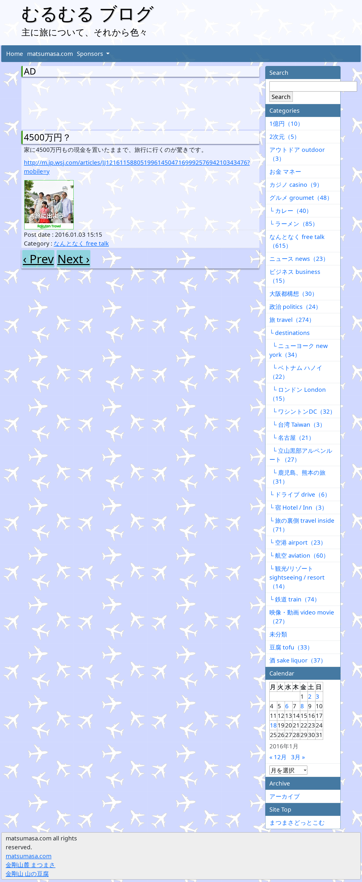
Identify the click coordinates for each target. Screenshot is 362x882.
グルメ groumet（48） (301, 197)
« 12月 (278, 757)
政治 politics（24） (295, 306)
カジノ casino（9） (296, 184)
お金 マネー (285, 171)
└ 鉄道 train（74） (294, 599)
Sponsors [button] (91, 53)
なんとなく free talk (81, 243)
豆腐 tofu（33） (291, 647)
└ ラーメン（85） (293, 224)
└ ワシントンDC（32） (302, 411)
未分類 (278, 634)
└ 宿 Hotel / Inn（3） (298, 507)
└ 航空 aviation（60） (299, 555)
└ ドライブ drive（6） (299, 494)
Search (281, 97)
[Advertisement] (49, 102)
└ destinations (289, 333)
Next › (73, 259)
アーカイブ (284, 796)
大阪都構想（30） (293, 293)
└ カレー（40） (290, 210)
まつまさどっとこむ (297, 822)
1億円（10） (286, 123)
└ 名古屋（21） (291, 437)
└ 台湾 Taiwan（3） (297, 424)
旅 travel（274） (292, 319)
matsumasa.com (50, 53)
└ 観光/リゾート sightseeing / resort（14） (297, 577)
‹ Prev (38, 259)
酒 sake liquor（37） (297, 660)
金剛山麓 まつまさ (30, 865)
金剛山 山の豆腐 (27, 873)
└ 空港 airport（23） (297, 542)
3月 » (298, 757)
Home (14, 53)
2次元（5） (284, 136)
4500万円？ (47, 137)
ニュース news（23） (299, 258)
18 (273, 725)
